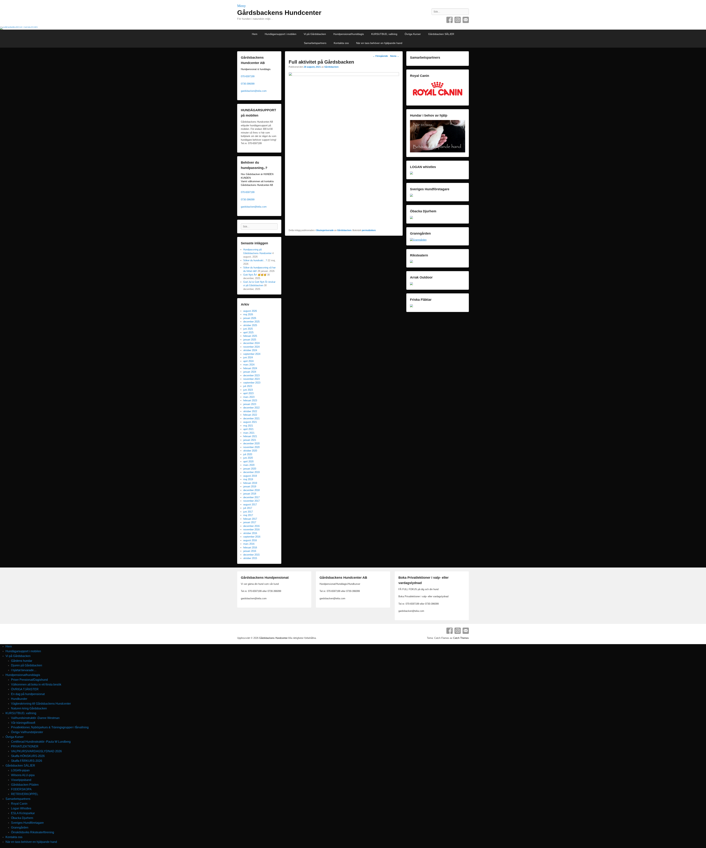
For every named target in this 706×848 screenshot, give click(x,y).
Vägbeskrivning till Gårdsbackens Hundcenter (41, 703)
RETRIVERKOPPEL (24, 794)
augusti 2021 (250, 422)
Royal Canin (19, 803)
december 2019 (251, 472)
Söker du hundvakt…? (255, 260)
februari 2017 (250, 518)
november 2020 (251, 447)
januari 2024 (249, 371)
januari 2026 (249, 318)
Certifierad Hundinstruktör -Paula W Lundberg (41, 741)
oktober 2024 (250, 350)
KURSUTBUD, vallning (384, 34)
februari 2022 (250, 414)
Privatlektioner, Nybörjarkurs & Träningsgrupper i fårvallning (50, 727)
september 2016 (251, 536)
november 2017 (251, 500)
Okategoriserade (325, 230)
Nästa (394, 56)
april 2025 (248, 332)
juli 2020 (247, 454)
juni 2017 (248, 511)
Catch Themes (461, 638)
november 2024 (251, 346)
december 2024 (251, 343)
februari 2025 (250, 336)
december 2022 (251, 407)
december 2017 (251, 497)
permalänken (369, 230)
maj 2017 (248, 515)
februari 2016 (250, 547)
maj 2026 (248, 314)
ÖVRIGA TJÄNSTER (25, 689)
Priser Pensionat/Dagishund (29, 679)
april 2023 (248, 393)
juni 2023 (248, 389)
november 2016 (251, 529)
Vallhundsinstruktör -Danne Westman (35, 718)
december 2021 (251, 418)
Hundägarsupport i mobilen (280, 34)
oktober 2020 (250, 450)
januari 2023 (249, 404)
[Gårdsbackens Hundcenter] (353, 28)
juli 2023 (247, 386)
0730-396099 (247, 83)
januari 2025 (249, 339)
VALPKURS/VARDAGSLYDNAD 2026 (36, 751)
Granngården (19, 827)
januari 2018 (249, 493)
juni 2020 (248, 457)
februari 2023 (250, 400)
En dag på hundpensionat (28, 694)
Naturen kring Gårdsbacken (29, 708)
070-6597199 (247, 76)
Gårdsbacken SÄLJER (441, 34)
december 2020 (251, 443)
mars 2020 (248, 465)
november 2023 (251, 379)
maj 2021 (248, 425)
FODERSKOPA (21, 789)
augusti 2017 (250, 504)
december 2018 (251, 490)
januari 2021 (249, 440)
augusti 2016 (250, 540)
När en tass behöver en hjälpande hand (379, 43)
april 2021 (248, 429)
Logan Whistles (21, 808)
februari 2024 (250, 368)
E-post (466, 20)
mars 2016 (248, 543)
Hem (254, 34)
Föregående (380, 56)
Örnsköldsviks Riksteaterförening (32, 832)
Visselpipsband (21, 779)
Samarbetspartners (315, 43)
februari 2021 (250, 436)
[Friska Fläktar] (411, 306)
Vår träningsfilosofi (23, 722)
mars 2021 (248, 432)
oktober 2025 (250, 325)
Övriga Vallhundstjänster (27, 732)
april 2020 (248, 461)
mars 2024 (248, 364)
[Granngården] (418, 239)
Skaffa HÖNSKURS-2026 (28, 756)
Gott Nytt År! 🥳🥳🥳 (254, 274)
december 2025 (251, 321)
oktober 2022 (250, 411)
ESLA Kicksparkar (23, 813)
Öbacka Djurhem (22, 818)
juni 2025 (248, 328)
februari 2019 (250, 483)
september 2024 (251, 354)
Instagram (457, 20)
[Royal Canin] (437, 100)
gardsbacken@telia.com (254, 91)
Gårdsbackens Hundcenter (279, 12)
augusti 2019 (250, 475)
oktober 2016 (250, 533)
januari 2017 (249, 522)
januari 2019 (249, 486)
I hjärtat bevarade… (24, 670)
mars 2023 (248, 397)
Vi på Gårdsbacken (315, 34)
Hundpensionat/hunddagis (348, 34)
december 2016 (251, 526)
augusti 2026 (250, 311)
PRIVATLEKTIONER (24, 746)
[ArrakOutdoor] (411, 284)
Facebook (449, 20)
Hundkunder (19, 698)
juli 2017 (247, 508)
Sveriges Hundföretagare (27, 822)
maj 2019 (248, 479)
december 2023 (251, 375)
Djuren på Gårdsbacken (26, 665)
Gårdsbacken (331, 67)
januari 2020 (249, 468)
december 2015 (251, 554)
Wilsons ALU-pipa (23, 775)
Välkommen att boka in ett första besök (36, 684)
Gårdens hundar (21, 660)
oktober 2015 (250, 558)
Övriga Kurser (413, 34)
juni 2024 (248, 357)
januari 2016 (249, 551)
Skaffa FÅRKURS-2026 (26, 760)
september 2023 (251, 382)
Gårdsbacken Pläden (25, 784)
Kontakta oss (341, 43)
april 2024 (248, 361)
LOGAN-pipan (20, 770)
